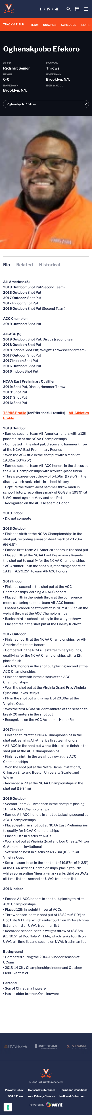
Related (24, 264)
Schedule (68, 25)
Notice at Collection (71, 1096)
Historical (49, 264)
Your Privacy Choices (41, 1096)
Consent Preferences (41, 1090)
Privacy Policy (14, 1090)
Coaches (49, 25)
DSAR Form (15, 1096)
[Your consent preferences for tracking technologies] (8, 1107)
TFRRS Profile (14, 413)
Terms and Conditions (73, 1090)
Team (34, 25)
